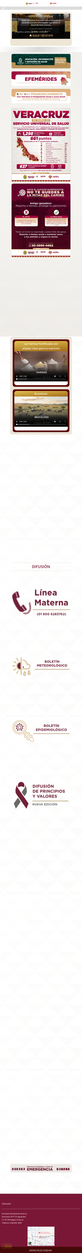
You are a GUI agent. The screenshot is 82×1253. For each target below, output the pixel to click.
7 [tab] (46, 35)
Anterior (14, 26)
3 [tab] (36, 35)
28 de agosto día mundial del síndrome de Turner (41, 32)
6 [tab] (44, 35)
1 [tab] (30, 35)
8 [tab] (49, 35)
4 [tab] (38, 35)
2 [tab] (33, 35)
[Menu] (3, 8)
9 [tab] (52, 35)
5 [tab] (41, 35)
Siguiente (67, 26)
